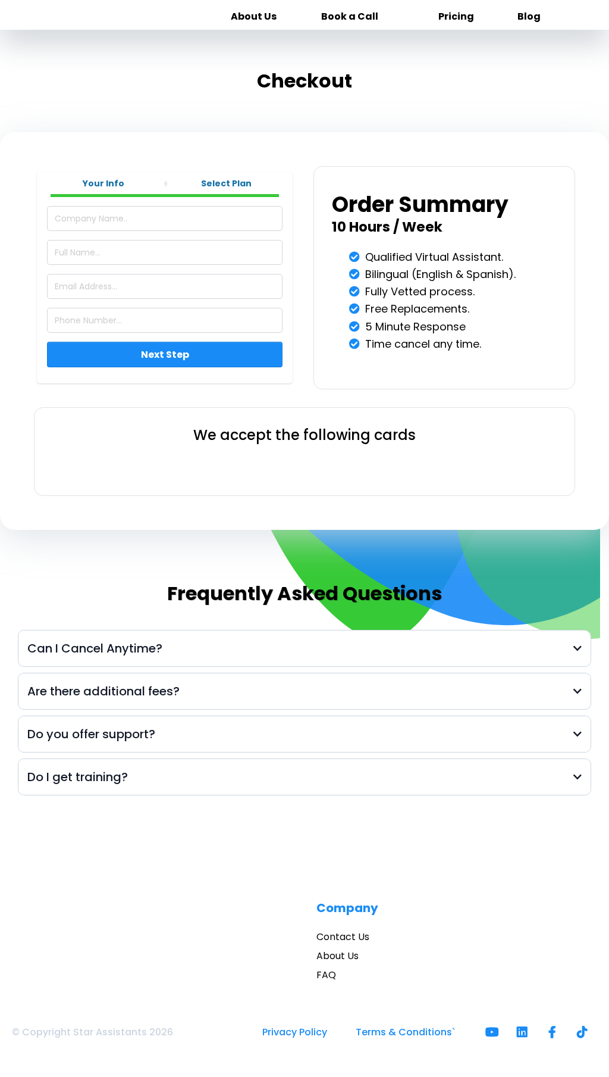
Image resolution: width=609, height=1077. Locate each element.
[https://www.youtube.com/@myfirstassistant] (495, 1032)
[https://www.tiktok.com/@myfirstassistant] (585, 1032)
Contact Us (342, 937)
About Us (337, 956)
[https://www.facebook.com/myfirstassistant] (555, 1032)
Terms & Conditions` (405, 1032)
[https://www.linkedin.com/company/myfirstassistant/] (525, 1032)
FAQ (326, 975)
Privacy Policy (294, 1032)
